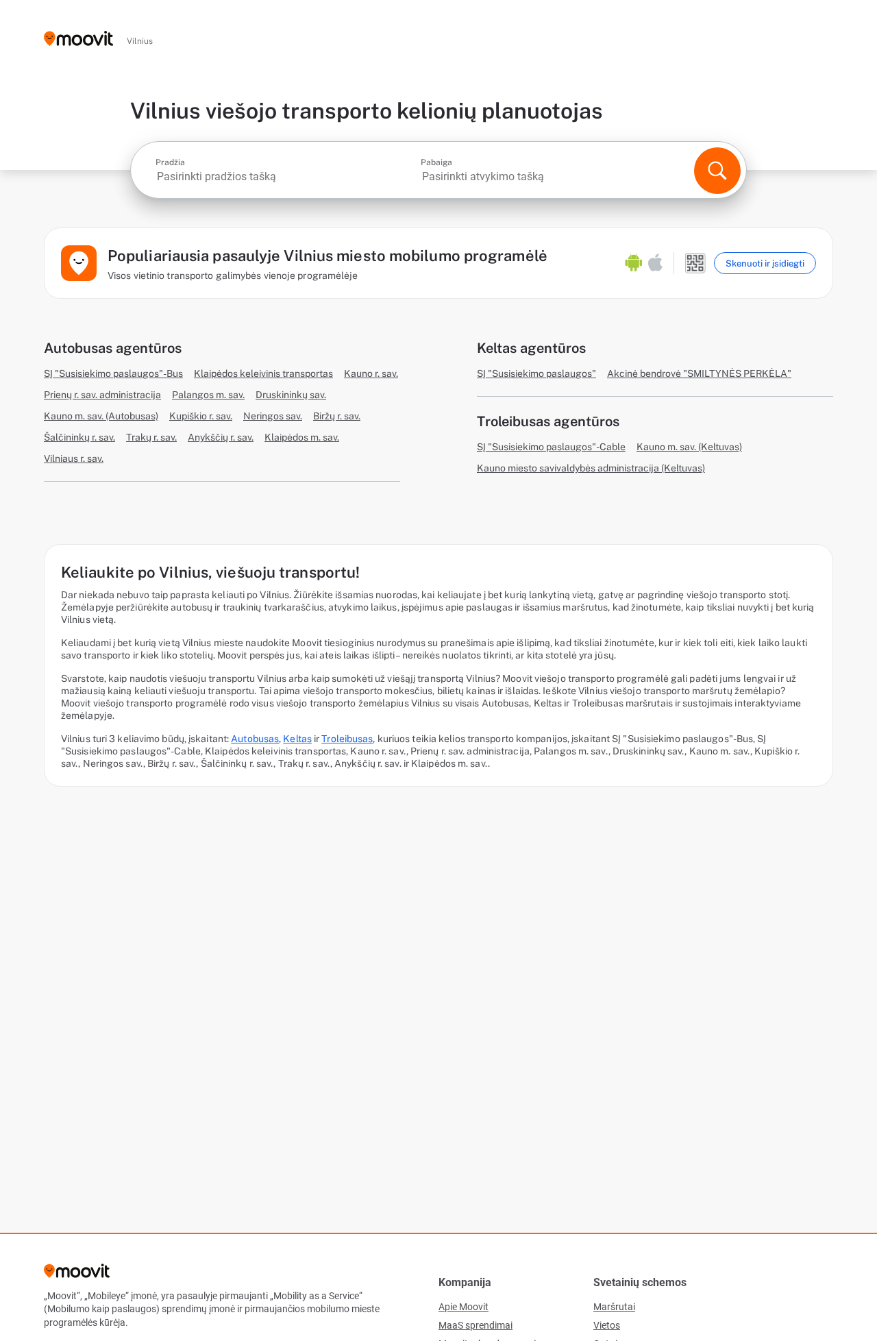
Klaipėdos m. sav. (301, 437)
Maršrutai (614, 1306)
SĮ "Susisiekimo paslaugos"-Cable (551, 446)
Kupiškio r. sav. (200, 415)
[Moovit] (78, 39)
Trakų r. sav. (151, 437)
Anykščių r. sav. (221, 437)
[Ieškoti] (717, 170)
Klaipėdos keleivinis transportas (263, 373)
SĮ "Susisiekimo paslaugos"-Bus (113, 373)
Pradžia (170, 162)
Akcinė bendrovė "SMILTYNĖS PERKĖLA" (699, 373)
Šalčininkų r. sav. (79, 437)
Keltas (297, 738)
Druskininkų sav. (291, 394)
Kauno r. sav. (371, 373)
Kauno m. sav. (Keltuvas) (689, 446)
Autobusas (255, 738)
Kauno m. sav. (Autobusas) (101, 415)
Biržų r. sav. (336, 415)
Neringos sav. (272, 415)
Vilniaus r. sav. (73, 458)
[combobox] (287, 176)
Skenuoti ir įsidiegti (765, 263)
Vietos (606, 1325)
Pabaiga (436, 162)
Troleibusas (347, 738)
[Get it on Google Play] (634, 263)
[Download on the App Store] (655, 263)
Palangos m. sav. (208, 394)
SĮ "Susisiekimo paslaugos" (536, 373)
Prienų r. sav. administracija (102, 394)
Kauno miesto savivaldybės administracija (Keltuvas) (591, 468)
